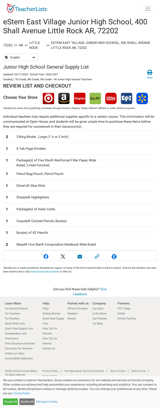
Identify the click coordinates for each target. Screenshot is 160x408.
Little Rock (34, 45)
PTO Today (124, 308)
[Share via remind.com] (114, 256)
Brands (72, 318)
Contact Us (48, 348)
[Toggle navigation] (148, 9)
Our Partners (99, 318)
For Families (12, 318)
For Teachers (12, 313)
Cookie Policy (21, 393)
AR (21, 45)
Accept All (10, 401)
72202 (7, 45)
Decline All (27, 401)
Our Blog (97, 323)
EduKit (121, 313)
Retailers (73, 313)
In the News (99, 313)
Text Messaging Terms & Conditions (84, 371)
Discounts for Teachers (19, 348)
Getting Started (51, 313)
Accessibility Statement (19, 358)
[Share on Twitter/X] (62, 256)
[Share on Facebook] (46, 256)
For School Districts (16, 308)
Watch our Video (14, 353)
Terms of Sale (117, 371)
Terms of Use (138, 371)
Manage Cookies (47, 401)
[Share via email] (80, 256)
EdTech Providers (78, 308)
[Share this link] (97, 256)
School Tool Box (127, 318)
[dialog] (80, 392)
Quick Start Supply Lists (19, 328)
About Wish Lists (15, 323)
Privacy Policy (50, 371)
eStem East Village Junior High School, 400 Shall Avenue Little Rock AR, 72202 (100, 45)
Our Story (97, 308)
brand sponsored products (44, 271)
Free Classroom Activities (20, 343)
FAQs (45, 308)
